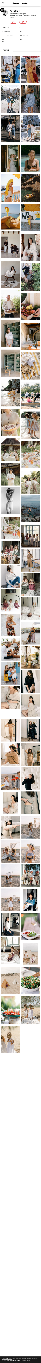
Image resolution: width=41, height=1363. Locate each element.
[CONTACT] (13, 22)
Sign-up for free (7, 1359)
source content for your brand (11, 1361)
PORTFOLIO (6, 50)
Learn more (26, 1361)
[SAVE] (23, 22)
